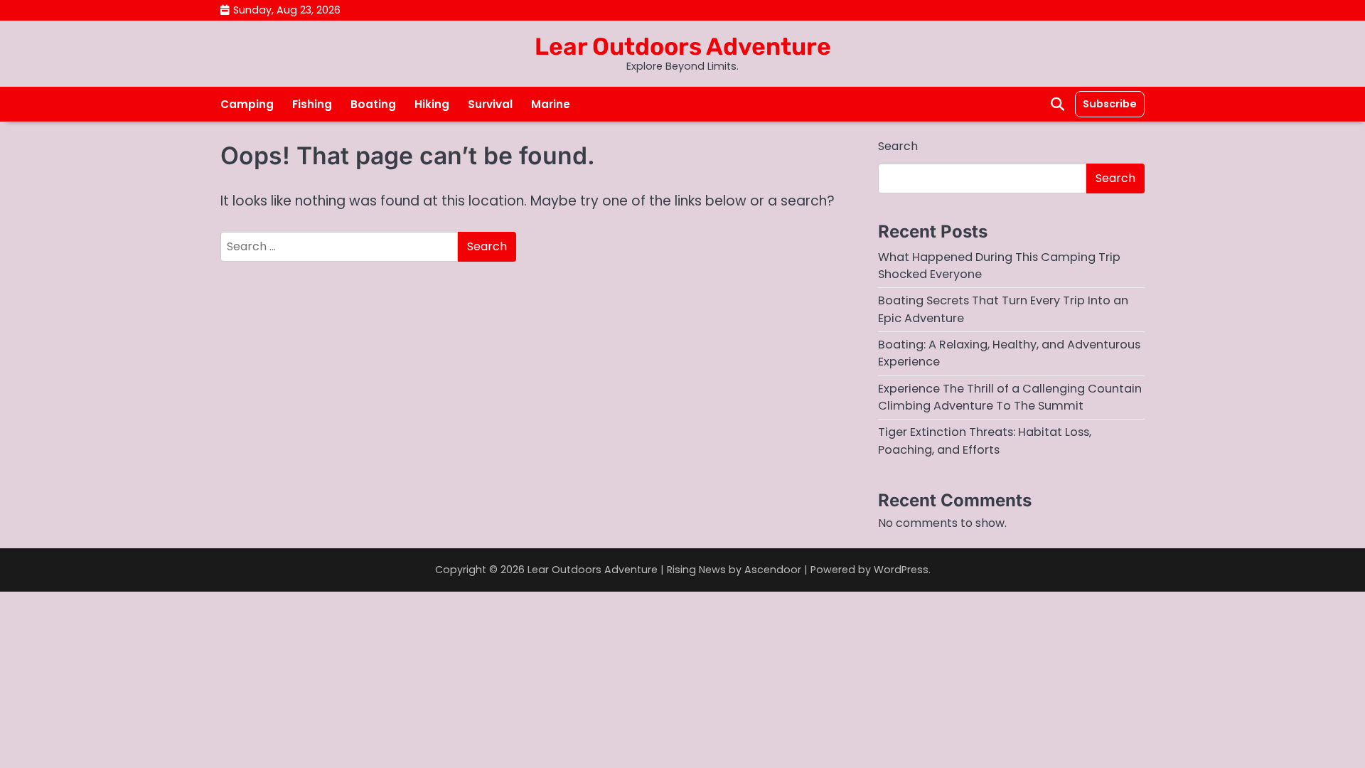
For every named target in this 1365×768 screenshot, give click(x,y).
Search (898, 146)
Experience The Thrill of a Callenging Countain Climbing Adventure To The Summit (1010, 397)
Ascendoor (772, 569)
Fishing (312, 104)
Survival (490, 104)
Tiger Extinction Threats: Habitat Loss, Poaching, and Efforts (984, 440)
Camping (247, 104)
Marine (550, 104)
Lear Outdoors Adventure (683, 46)
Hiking (431, 104)
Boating (373, 104)
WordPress (901, 569)
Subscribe (1110, 104)
